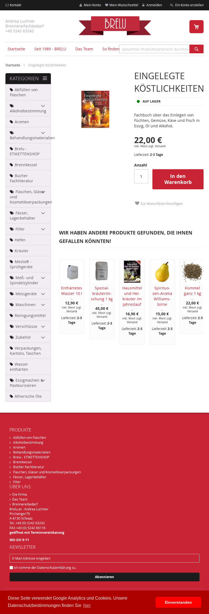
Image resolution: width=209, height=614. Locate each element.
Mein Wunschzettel (123, 5)
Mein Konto (92, 5)
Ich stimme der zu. (44, 567)
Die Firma (19, 494)
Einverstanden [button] (178, 602)
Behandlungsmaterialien (31, 452)
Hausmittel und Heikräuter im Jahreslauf (132, 296)
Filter (17, 482)
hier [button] (87, 605)
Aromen (19, 447)
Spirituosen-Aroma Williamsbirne (162, 296)
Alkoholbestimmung (28, 442)
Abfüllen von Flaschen (29, 437)
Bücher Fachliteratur (28, 467)
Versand (160, 146)
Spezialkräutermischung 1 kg (102, 293)
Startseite (16, 48)
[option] (69, 296)
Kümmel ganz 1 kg (192, 290)
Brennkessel (22, 462)
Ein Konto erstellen (189, 5)
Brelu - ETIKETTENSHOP (31, 457)
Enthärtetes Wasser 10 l (71, 290)
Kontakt (15, 5)
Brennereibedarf (25, 504)
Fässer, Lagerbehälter (29, 477)
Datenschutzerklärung (54, 567)
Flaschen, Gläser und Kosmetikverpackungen (47, 472)
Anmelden (154, 5)
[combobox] (161, 49)
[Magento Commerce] (115, 25)
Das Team (19, 499)
